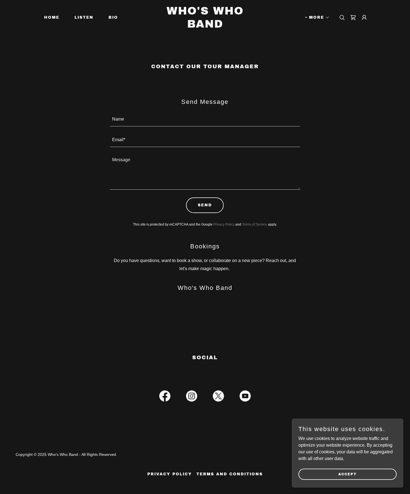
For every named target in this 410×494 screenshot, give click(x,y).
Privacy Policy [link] (224, 224)
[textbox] (205, 119)
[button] (317, 17)
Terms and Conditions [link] (229, 474)
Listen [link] (83, 17)
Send (205, 205)
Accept (347, 474)
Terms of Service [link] (254, 224)
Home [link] (51, 17)
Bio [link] (113, 17)
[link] (205, 26)
